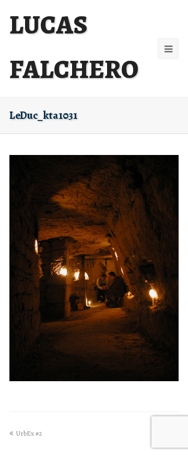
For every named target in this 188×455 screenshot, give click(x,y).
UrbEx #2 (29, 433)
